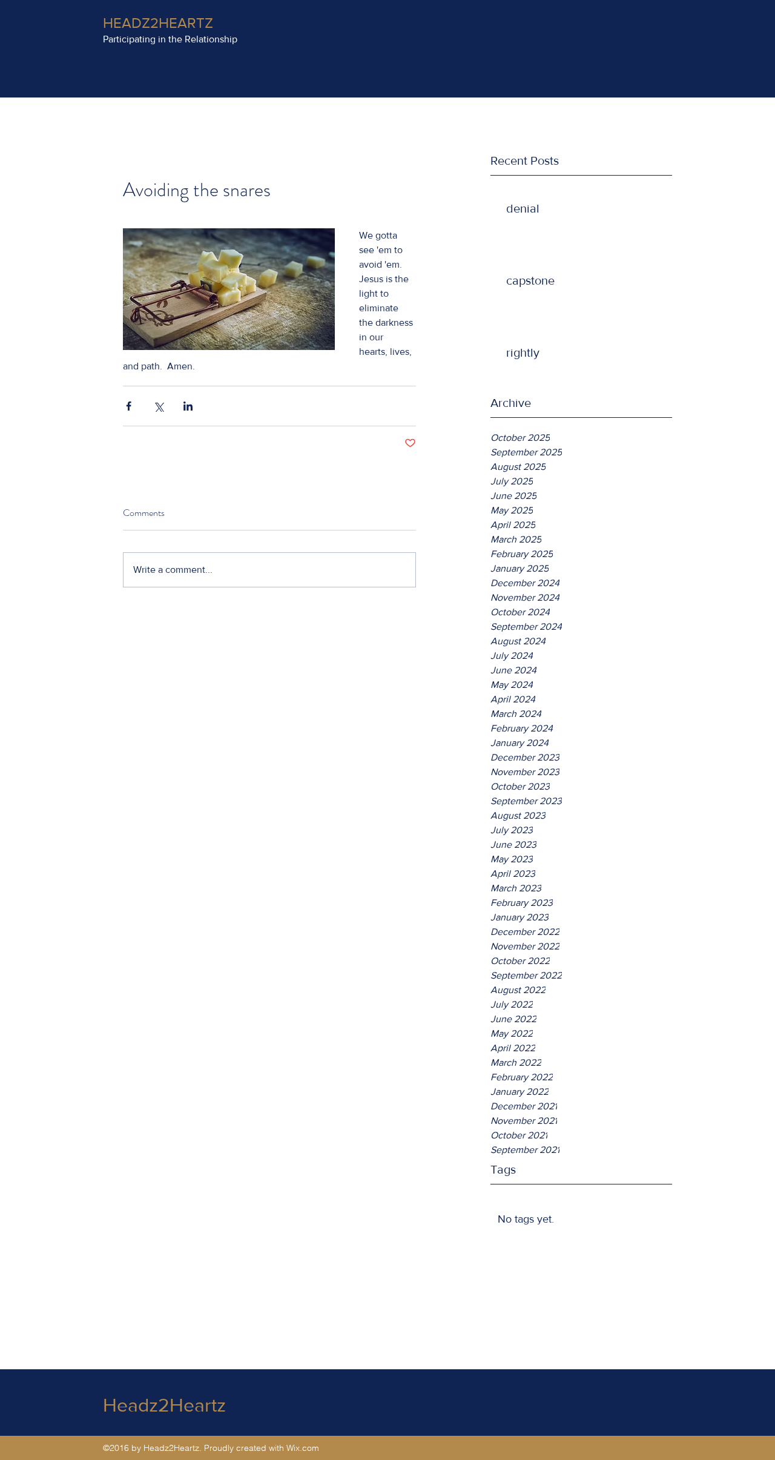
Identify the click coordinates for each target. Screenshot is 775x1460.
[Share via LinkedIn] (188, 406)
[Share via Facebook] (128, 406)
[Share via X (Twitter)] (158, 406)
